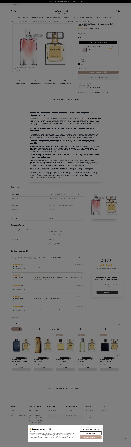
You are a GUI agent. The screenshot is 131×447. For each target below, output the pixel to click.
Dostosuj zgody (90, 433)
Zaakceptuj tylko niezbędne (90, 429)
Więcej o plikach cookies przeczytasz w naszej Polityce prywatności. (54, 437)
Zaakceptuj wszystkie (90, 437)
